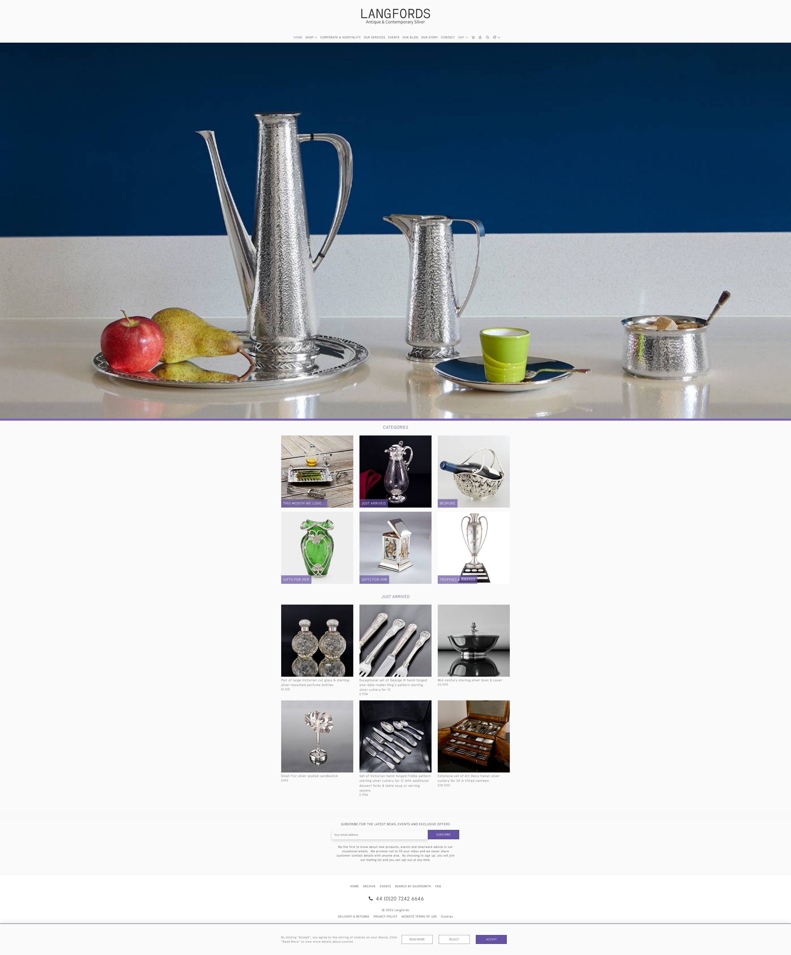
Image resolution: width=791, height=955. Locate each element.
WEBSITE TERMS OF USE (419, 916)
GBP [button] (461, 37)
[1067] (341, 608)
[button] (480, 37)
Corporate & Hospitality (340, 37)
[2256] (419, 703)
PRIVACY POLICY (385, 916)
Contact (448, 37)
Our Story (429, 37)
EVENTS (385, 886)
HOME (298, 37)
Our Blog (410, 37)
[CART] (473, 37)
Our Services (374, 37)
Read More (417, 939)
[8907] (419, 608)
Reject (454, 939)
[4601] (341, 703)
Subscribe (443, 834)
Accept (491, 939)
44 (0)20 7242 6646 (399, 898)
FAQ (438, 886)
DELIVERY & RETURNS (353, 916)
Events (393, 37)
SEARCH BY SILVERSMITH (413, 886)
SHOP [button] (310, 37)
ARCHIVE (369, 886)
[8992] (497, 703)
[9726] (497, 608)
